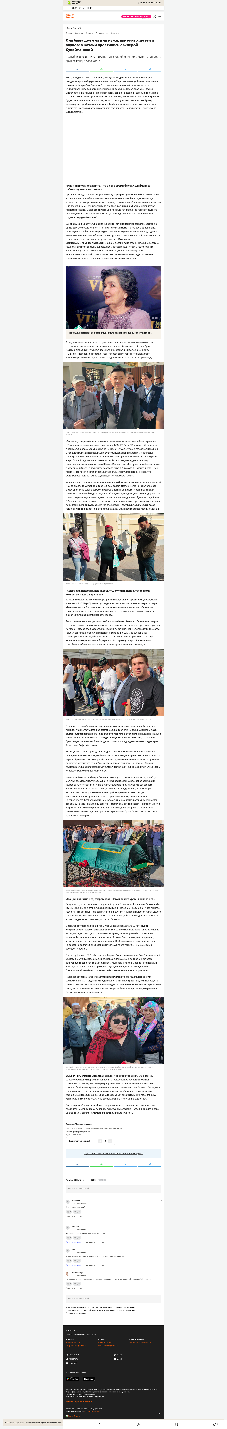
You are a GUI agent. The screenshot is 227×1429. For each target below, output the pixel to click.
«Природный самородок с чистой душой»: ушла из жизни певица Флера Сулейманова (110, 333)
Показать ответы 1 (75, 1265)
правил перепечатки (92, 1411)
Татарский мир (102, 33)
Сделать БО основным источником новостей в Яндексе (113, 1153)
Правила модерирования (76, 1313)
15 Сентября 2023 (73, 28)
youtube (73, 1363)
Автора (102, 1180)
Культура (79, 33)
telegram (73, 1359)
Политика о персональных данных (79, 1402)
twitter (120, 1354)
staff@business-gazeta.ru (140, 1342)
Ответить (70, 1216)
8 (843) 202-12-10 (73, 1342)
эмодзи (77, 1212)
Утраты (69, 33)
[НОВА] (135, 16)
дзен (119, 1359)
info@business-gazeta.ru (76, 1345)
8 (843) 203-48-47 (105, 1342)
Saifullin (75, 1226)
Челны (68, 8)
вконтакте (74, 1354)
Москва (82, 8)
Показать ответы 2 (75, 1242)
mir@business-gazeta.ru (108, 1345)
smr (73, 1249)
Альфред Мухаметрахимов (79, 1124)
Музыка (90, 33)
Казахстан (115, 33)
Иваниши (76, 1201)
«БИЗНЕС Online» (77, 1135)
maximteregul (77, 1272)
